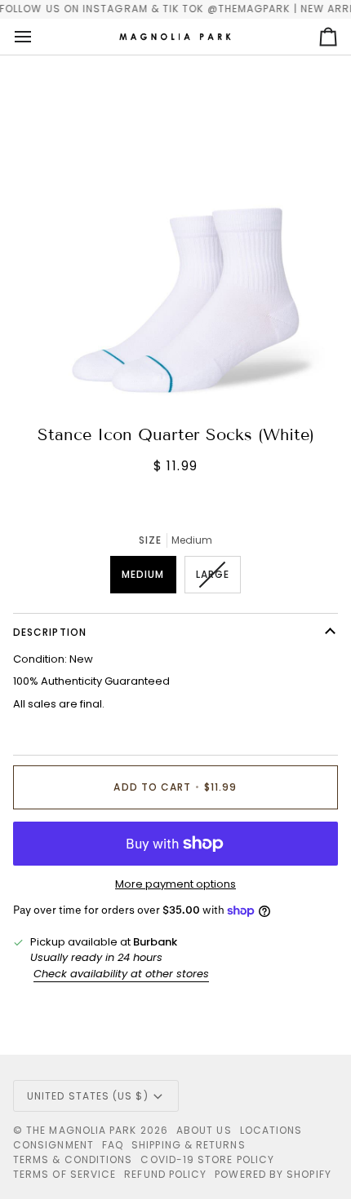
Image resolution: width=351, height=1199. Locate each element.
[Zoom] (56, 369)
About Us (204, 1130)
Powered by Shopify (273, 1174)
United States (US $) (88, 1096)
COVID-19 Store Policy (207, 1159)
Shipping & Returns (188, 1145)
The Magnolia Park (81, 1130)
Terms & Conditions (72, 1159)
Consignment (53, 1145)
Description (50, 632)
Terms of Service (64, 1174)
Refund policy (165, 1174)
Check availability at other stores (121, 973)
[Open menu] (37, 37)
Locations (271, 1130)
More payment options (175, 884)
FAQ (112, 1145)
